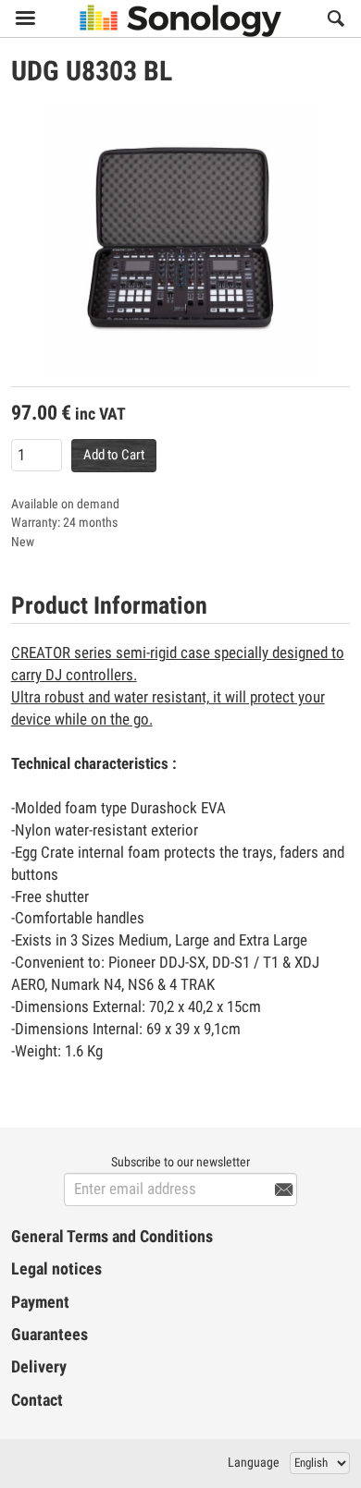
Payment (40, 1302)
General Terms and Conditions (112, 1236)
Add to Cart (113, 454)
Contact (37, 1400)
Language (254, 1462)
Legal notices (56, 1269)
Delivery (39, 1367)
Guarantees (49, 1334)
